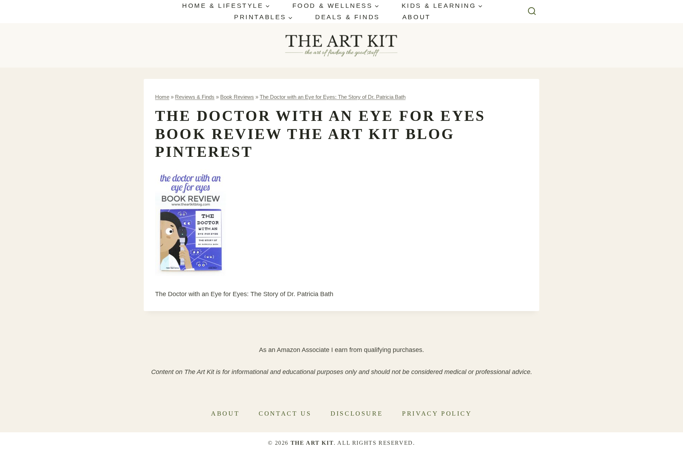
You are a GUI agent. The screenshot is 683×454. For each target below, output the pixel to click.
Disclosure (356, 413)
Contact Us (285, 413)
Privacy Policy (437, 413)
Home (162, 97)
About (416, 17)
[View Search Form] (532, 11)
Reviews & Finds (195, 97)
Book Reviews (237, 97)
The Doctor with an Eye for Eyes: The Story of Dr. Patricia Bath (333, 97)
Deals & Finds (347, 17)
